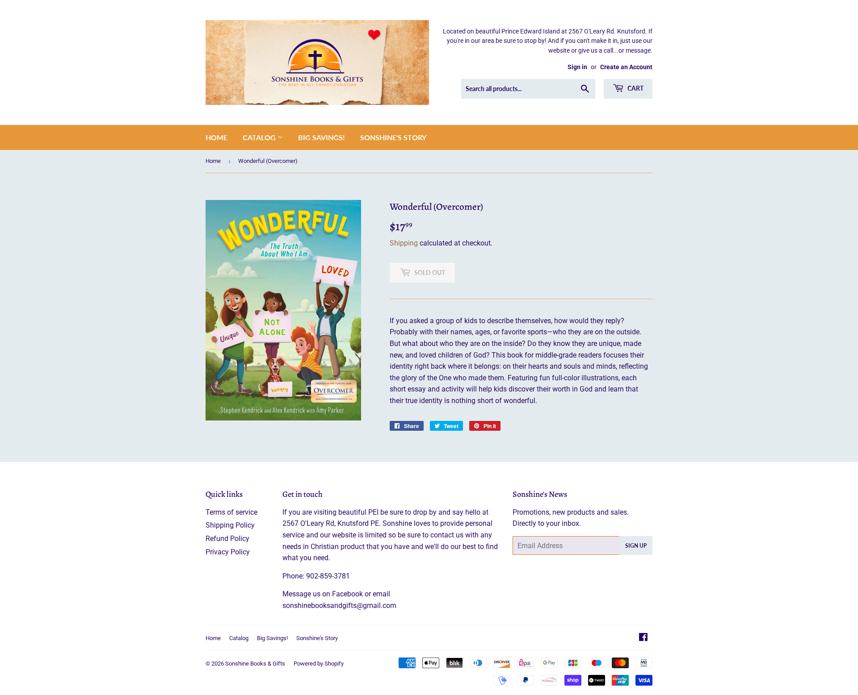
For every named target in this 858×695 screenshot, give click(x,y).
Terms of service (231, 512)
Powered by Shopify (319, 663)
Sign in (577, 67)
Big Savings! (321, 137)
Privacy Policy (228, 552)
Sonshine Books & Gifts (255, 663)
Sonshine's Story (393, 137)
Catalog (260, 137)
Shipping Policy (230, 525)
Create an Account (626, 67)
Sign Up (636, 545)
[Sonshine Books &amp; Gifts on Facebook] (643, 638)
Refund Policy (227, 538)
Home (216, 137)
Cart (635, 88)
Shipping (404, 243)
